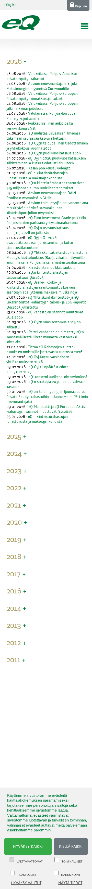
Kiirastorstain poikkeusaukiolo (52, 268)
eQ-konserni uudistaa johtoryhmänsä (58, 377)
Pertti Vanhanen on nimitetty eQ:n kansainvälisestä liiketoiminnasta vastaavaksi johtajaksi (45, 337)
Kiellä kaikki (71, 846)
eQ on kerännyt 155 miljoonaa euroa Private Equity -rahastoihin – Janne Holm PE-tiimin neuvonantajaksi (47, 397)
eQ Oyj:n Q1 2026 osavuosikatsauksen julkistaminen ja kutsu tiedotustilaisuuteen (39, 243)
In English (9, 5)
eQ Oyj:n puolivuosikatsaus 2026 (55, 153)
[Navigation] (84, 26)
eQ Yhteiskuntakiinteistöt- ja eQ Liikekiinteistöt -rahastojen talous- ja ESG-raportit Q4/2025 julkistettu (46, 302)
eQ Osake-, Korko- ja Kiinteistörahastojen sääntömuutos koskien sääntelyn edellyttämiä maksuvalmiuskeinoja (41, 287)
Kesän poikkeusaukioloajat (49, 168)
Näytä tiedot (70, 883)
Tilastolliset (27, 874)
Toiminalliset (72, 861)
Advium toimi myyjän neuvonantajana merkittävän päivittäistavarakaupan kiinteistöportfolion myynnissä (47, 208)
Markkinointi (71, 874)
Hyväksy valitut (26, 883)
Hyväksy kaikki (28, 846)
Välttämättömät (30, 861)
